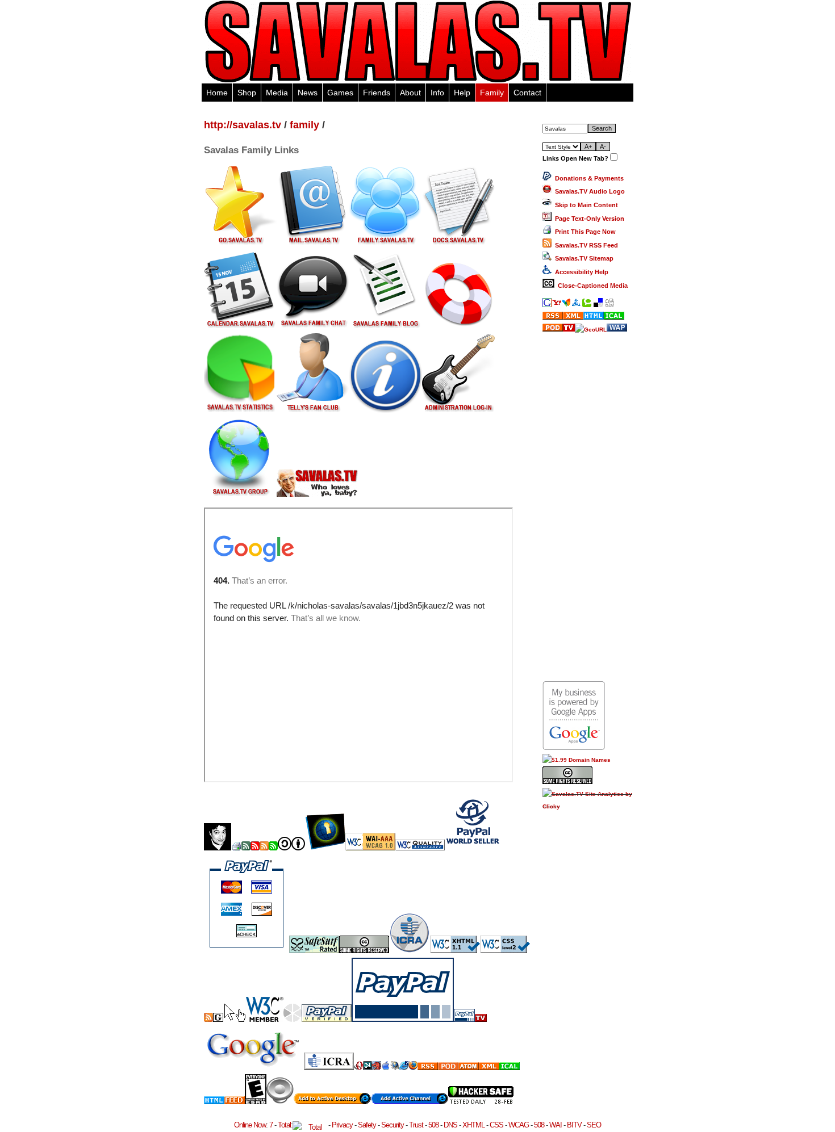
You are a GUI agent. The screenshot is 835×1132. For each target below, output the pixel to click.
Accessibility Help (580, 272)
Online (243, 1125)
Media (277, 92)
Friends (376, 92)
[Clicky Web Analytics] (587, 806)
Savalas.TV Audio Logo (588, 191)
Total (284, 1125)
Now (259, 1125)
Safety (367, 1125)
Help (462, 92)
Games (340, 92)
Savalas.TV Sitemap (582, 258)
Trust (416, 1125)
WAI (555, 1125)
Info (437, 92)
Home (217, 92)
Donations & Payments (588, 178)
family (304, 125)
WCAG (518, 1125)
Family (492, 92)
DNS (450, 1125)
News (308, 92)
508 (433, 1125)
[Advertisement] (587, 506)
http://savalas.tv (242, 125)
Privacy (342, 1125)
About (410, 92)
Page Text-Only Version (588, 218)
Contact (527, 92)
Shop (246, 92)
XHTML (473, 1125)
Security (392, 1125)
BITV (574, 1125)
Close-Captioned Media (591, 285)
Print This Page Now (584, 231)
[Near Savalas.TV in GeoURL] (591, 329)
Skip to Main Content (585, 205)
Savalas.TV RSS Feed (585, 245)
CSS (496, 1125)
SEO (594, 1125)
